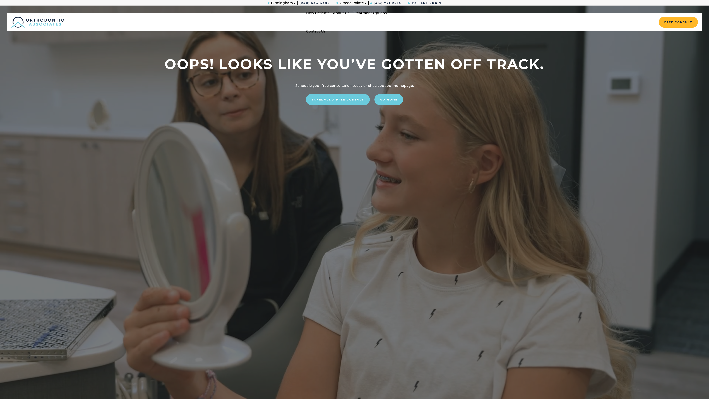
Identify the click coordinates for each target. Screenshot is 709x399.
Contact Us (316, 31)
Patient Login (426, 3)
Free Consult (678, 22)
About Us (341, 13)
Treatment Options (370, 13)
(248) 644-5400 (315, 3)
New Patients (317, 13)
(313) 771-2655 (387, 3)
